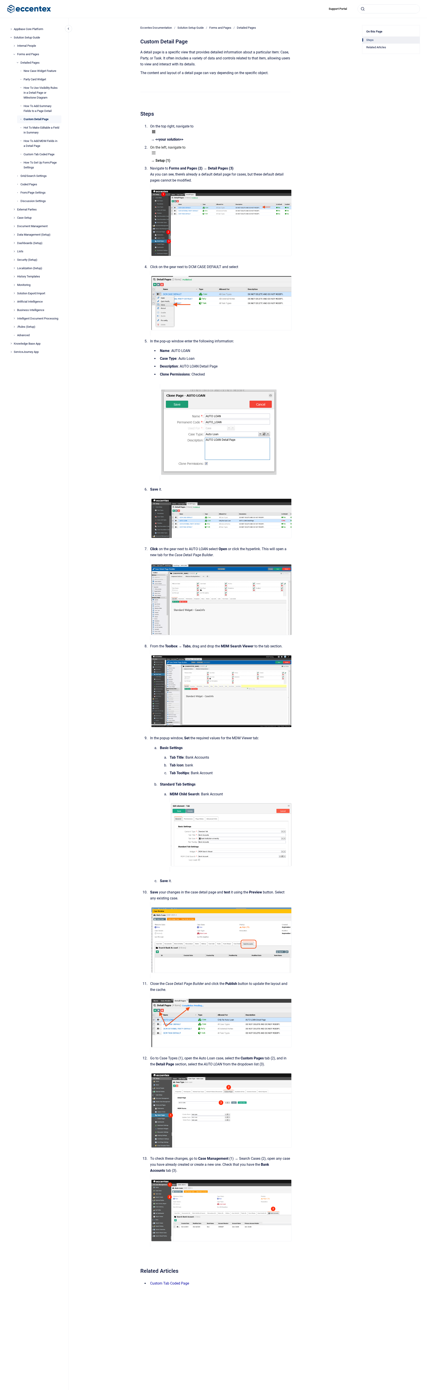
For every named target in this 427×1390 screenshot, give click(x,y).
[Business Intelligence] (14, 310)
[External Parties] (14, 209)
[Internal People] (14, 46)
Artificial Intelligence (30, 301)
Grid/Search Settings (33, 176)
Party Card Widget (35, 79)
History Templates (28, 276)
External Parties (27, 209)
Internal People (26, 45)
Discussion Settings (33, 201)
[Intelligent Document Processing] (14, 318)
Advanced (23, 335)
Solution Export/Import (31, 293)
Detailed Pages (30, 62)
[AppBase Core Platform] (11, 29)
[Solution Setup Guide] (11, 37)
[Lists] (14, 251)
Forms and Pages (28, 54)
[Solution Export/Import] (14, 293)
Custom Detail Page (36, 119)
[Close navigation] (68, 28)
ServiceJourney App (26, 352)
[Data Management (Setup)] (14, 234)
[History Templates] (14, 276)
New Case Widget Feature (40, 71)
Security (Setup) (27, 259)
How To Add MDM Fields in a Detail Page (40, 143)
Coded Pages (28, 184)
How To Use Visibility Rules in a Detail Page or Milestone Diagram (41, 92)
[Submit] (362, 8)
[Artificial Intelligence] (14, 301)
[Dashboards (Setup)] (14, 243)
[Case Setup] (14, 218)
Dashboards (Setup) (29, 242)
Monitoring (23, 285)
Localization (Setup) (29, 268)
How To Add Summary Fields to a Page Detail (38, 108)
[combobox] (389, 9)
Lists (20, 251)
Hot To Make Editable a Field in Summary (41, 130)
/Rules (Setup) (26, 326)
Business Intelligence (30, 310)
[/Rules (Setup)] (14, 327)
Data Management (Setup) (33, 234)
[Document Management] (14, 226)
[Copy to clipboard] (138, 113)
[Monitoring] (14, 285)
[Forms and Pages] (14, 54)
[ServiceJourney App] (11, 352)
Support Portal (338, 8)
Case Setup (24, 217)
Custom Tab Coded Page (39, 154)
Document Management (32, 226)
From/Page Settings (33, 192)
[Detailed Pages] (17, 62)
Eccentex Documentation (156, 27)
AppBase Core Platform (28, 29)
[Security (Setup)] (14, 260)
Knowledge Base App (27, 343)
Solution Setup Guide (27, 37)
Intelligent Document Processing (37, 318)
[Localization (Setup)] (14, 268)
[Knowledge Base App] (11, 343)
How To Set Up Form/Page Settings (40, 165)
